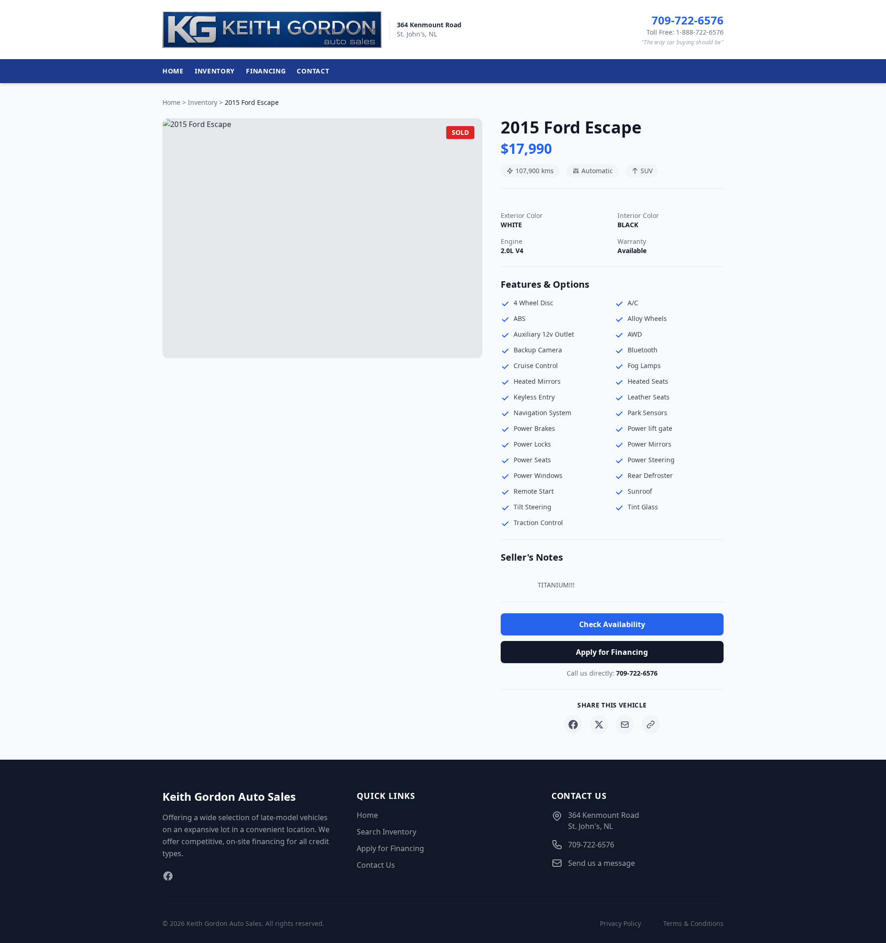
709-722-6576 (637, 673)
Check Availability (612, 624)
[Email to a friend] (625, 724)
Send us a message (601, 863)
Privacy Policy (620, 923)
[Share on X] (599, 724)
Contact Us (376, 865)
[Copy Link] (650, 724)
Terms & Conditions (693, 923)
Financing (266, 70)
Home (173, 70)
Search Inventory (386, 832)
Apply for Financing (612, 652)
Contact (313, 70)
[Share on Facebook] (573, 724)
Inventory (215, 70)
